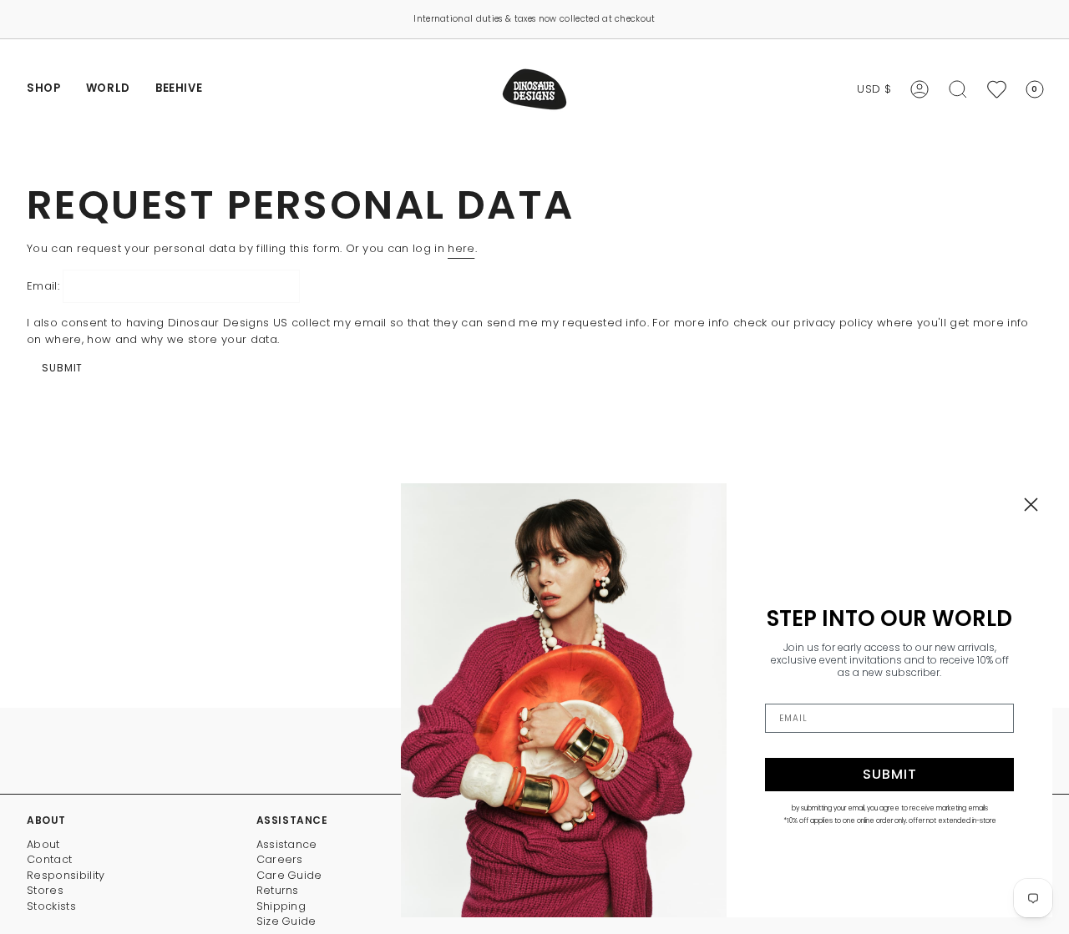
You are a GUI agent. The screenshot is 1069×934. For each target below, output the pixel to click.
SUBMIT (890, 774)
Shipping (281, 906)
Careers (279, 859)
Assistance (286, 844)
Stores (45, 890)
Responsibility (66, 875)
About (43, 844)
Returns (277, 890)
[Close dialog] (1031, 504)
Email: (43, 286)
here (461, 248)
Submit (62, 368)
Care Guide (289, 875)
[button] (43, 89)
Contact (49, 859)
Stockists (51, 906)
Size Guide (286, 921)
